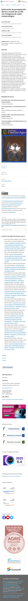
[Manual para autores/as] (14, 435)
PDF (5, 167)
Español (4, 360)
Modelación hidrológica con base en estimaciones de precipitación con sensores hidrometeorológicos (15, 245)
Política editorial (12, 212)
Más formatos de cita (7, 229)
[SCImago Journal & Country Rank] (11, 476)
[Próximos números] (14, 429)
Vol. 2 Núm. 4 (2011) (15, 5)
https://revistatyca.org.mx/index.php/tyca (12, 399)
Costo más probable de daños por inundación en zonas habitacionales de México (14, 345)
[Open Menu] (1, 1)
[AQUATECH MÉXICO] (14, 418)
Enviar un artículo (7, 367)
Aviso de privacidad (14, 597)
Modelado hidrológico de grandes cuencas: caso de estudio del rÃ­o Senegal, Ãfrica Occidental (15, 293)
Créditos (5, 595)
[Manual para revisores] (14, 442)
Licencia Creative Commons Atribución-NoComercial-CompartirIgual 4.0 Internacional (12, 204)
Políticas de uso (12, 595)
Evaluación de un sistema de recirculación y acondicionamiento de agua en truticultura (15, 304)
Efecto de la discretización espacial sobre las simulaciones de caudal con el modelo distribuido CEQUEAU (15, 256)
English (4, 358)
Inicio (2, 5)
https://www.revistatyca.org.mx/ (8, 208)
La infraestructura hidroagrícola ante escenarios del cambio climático (14, 267)
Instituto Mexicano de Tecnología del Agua (12, 201)
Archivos (8, 5)
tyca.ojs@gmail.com (7, 388)
